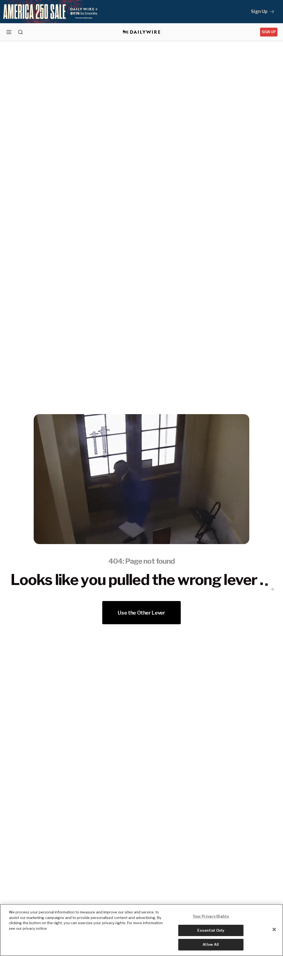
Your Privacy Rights (211, 916)
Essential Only (210, 930)
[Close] (274, 929)
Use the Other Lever (141, 613)
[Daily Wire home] (141, 32)
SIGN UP (269, 32)
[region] (141, 930)
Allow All (211, 944)
